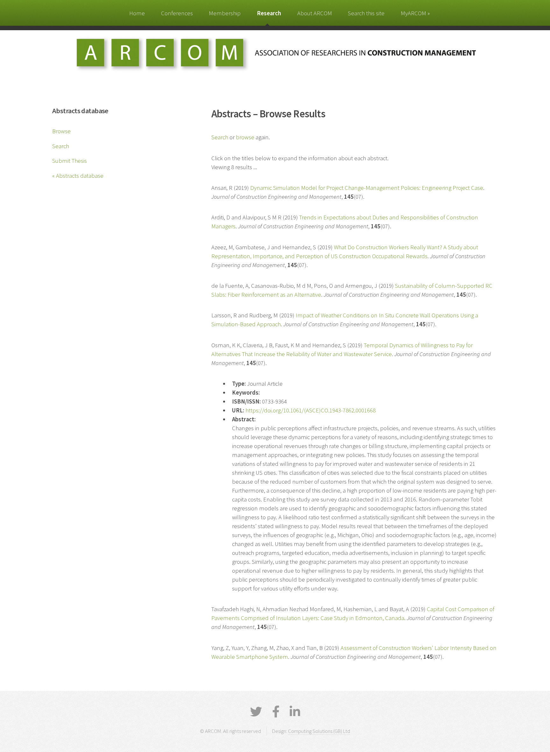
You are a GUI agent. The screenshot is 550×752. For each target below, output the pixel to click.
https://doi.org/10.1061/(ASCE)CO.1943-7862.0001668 (310, 410)
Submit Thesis (69, 160)
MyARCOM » (415, 13)
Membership (225, 13)
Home (137, 13)
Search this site (366, 13)
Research (269, 13)
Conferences (177, 13)
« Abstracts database (77, 175)
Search (60, 146)
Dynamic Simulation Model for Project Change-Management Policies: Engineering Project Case (366, 187)
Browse (61, 131)
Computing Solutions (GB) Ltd (319, 731)
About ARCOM (314, 13)
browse (245, 137)
